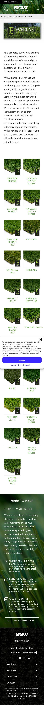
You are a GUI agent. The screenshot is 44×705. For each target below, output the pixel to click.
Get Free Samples (22, 647)
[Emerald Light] (12, 287)
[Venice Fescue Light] (31, 436)
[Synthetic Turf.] (22, 633)
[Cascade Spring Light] (31, 197)
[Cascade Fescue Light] (31, 167)
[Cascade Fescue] (12, 167)
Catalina (31, 239)
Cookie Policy (16, 365)
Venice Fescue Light (32, 450)
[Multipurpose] (31, 316)
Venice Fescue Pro (12, 481)
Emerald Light (12, 300)
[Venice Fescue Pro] (12, 467)
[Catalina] (31, 228)
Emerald (31, 269)
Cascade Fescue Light (32, 181)
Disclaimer (15, 693)
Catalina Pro (12, 271)
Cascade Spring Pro (12, 242)
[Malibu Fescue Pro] (12, 316)
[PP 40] (12, 377)
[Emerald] (31, 258)
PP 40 (12, 388)
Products (12, 16)
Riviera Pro (31, 389)
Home (3, 16)
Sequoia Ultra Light (32, 420)
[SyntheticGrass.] (20, 7)
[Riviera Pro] (31, 377)
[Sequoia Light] (12, 406)
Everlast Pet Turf (31, 300)
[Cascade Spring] (12, 197)
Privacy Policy (27, 365)
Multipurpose (34, 327)
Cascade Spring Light (32, 211)
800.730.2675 (22, 641)
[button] (40, 339)
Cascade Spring (12, 210)
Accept (22, 360)
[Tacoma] (12, 436)
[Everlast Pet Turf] (31, 287)
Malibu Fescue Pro (12, 330)
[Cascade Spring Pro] (12, 228)
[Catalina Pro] (12, 258)
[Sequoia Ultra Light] (31, 406)
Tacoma (12, 447)
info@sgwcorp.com (24, 691)
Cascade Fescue (12, 179)
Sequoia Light (12, 418)
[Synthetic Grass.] (22, 652)
